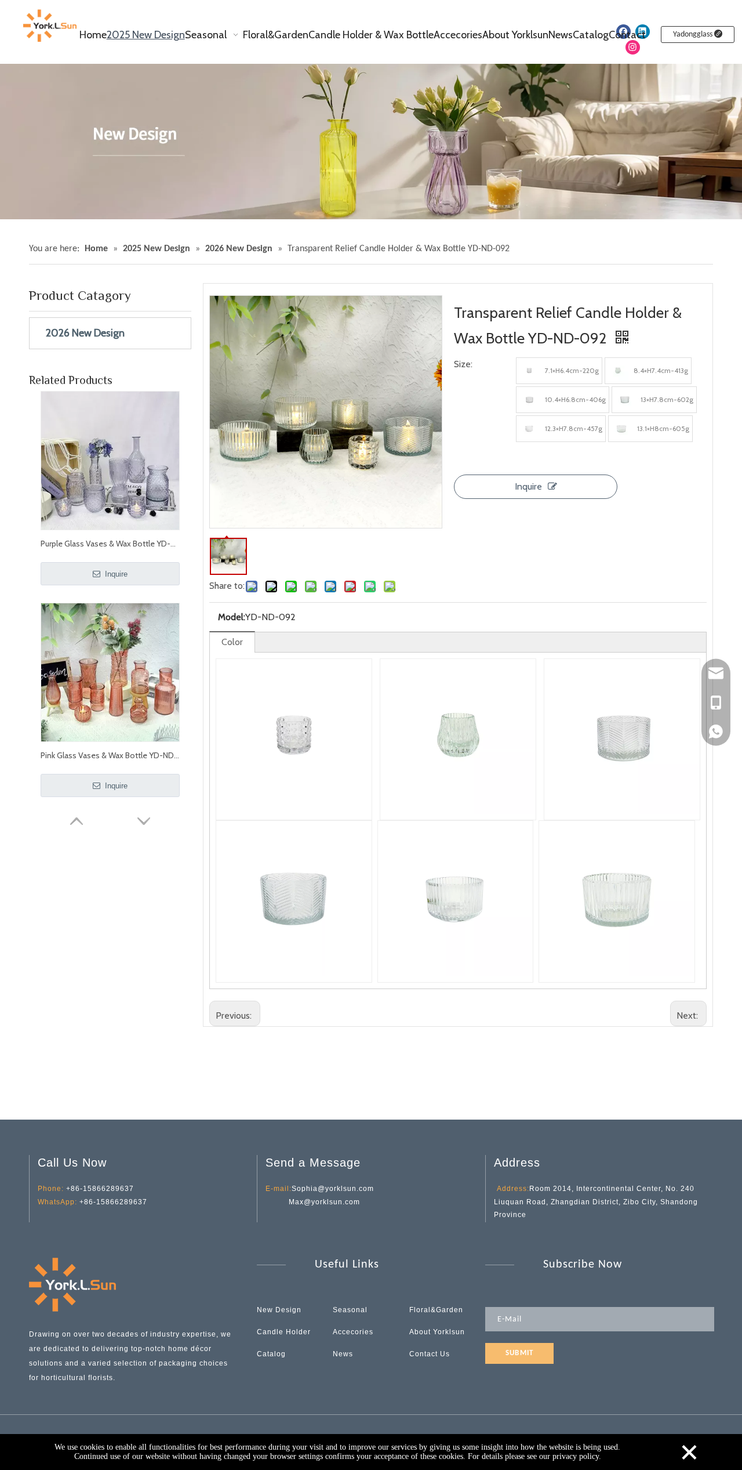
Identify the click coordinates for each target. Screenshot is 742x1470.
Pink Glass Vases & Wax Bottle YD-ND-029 (110, 755)
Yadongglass (693, 34)
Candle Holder (284, 1332)
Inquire (115, 574)
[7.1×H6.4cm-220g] (529, 370)
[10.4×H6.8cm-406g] (529, 399)
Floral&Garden (436, 1310)
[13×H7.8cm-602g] (624, 399)
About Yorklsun (437, 1332)
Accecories (353, 1332)
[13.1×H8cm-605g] (621, 428)
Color (232, 641)
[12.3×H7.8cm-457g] (529, 428)
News (343, 1354)
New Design (279, 1310)
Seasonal (350, 1310)
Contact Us (429, 1354)
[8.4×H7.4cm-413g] (618, 370)
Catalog (271, 1354)
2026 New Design (85, 333)
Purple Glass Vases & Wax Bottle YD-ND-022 (110, 543)
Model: (231, 616)
